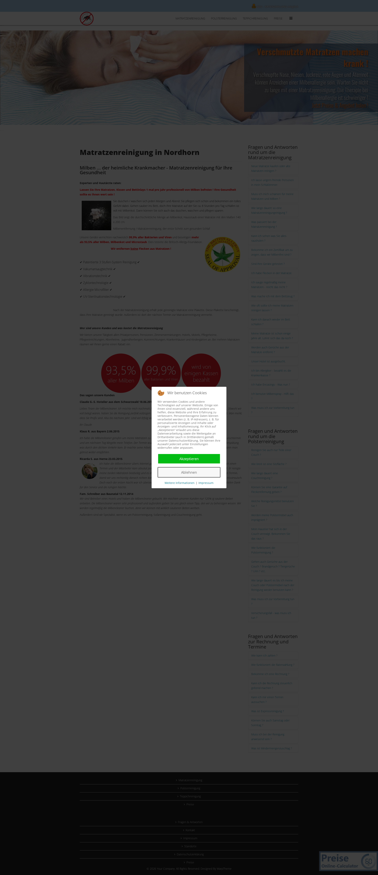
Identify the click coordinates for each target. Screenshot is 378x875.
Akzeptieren (189, 458)
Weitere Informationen (180, 483)
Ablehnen (189, 472)
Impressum (205, 483)
